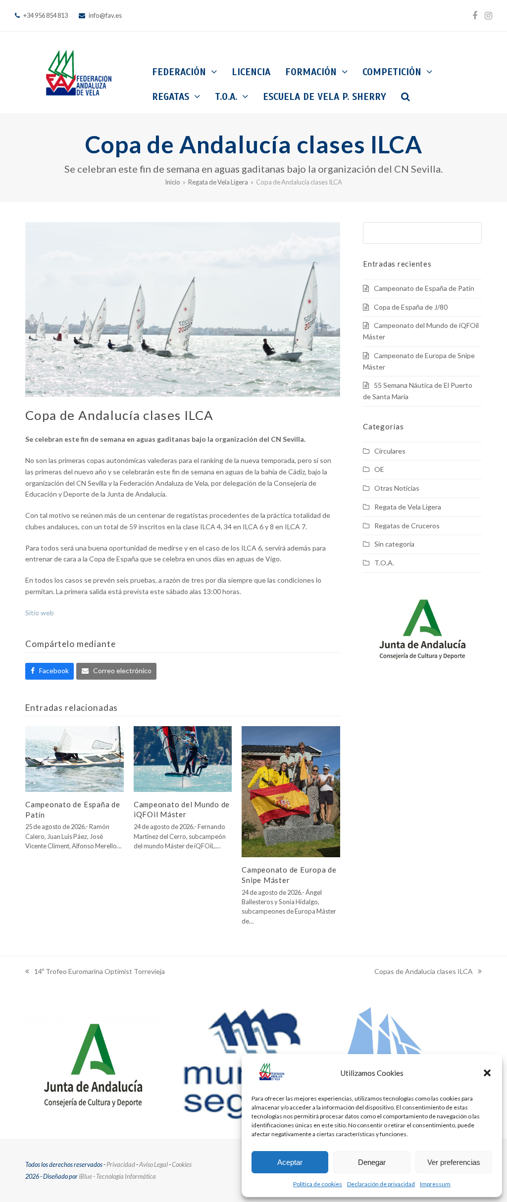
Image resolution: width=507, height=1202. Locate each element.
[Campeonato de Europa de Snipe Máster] (291, 790)
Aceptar (290, 1162)
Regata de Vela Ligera (407, 507)
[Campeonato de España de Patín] (74, 758)
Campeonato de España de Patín (424, 288)
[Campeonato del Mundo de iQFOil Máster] (183, 758)
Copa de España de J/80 (411, 307)
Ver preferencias (453, 1162)
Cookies (182, 1164)
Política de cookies (317, 1184)
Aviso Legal (153, 1164)
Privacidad (120, 1164)
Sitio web (39, 612)
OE (379, 469)
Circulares (390, 451)
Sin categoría (394, 544)
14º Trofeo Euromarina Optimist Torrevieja (95, 972)
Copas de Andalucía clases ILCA (423, 972)
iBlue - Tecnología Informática (117, 1176)
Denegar (372, 1162)
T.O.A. (384, 562)
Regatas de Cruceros (407, 525)
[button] (487, 1073)
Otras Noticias (396, 488)
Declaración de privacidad (381, 1184)
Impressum (435, 1184)
